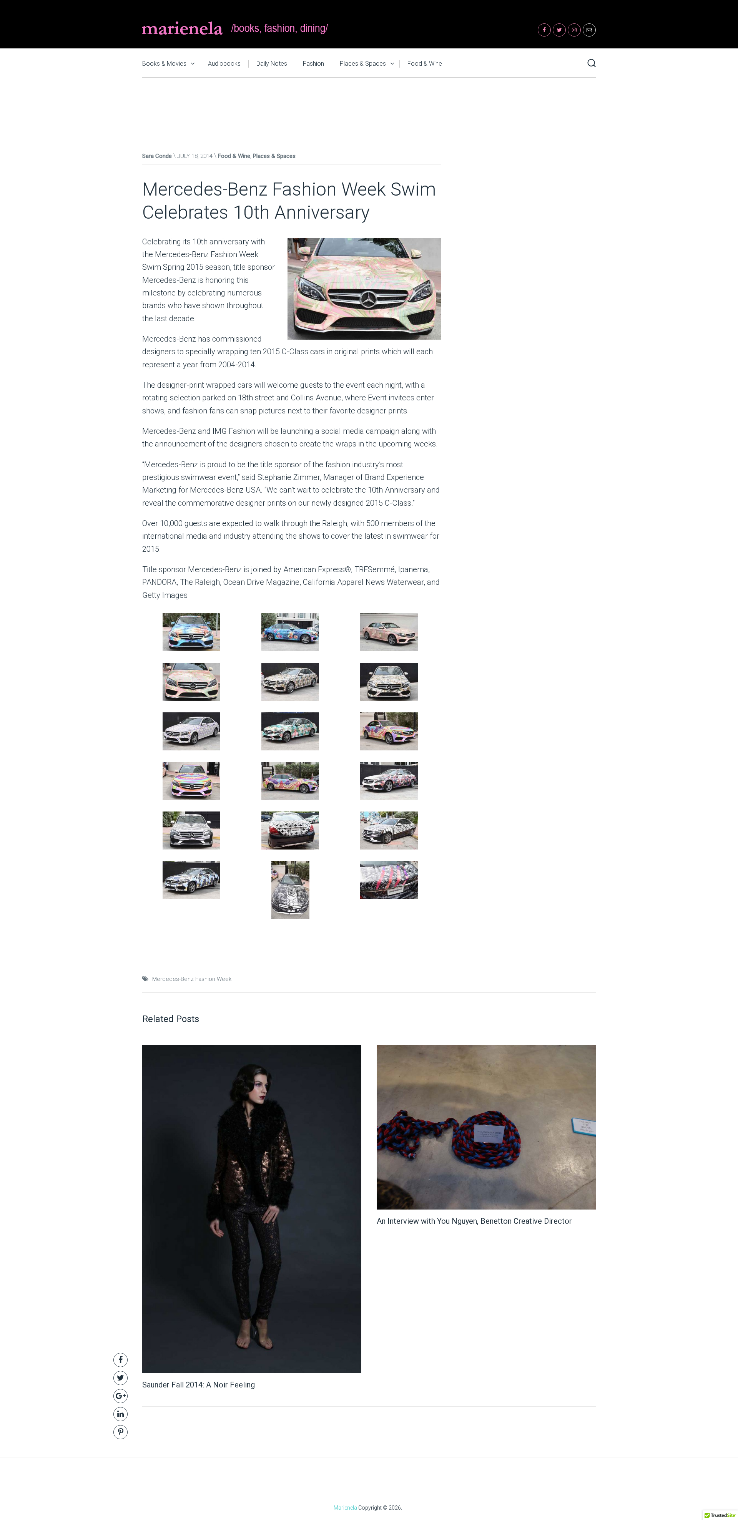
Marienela (345, 1508)
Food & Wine (424, 63)
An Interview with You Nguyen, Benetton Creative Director (474, 1221)
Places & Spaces (363, 63)
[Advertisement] (369, 107)
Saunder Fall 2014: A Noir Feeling (198, 1384)
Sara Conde (157, 156)
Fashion (313, 63)
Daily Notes (271, 63)
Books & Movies (164, 63)
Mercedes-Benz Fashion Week (191, 979)
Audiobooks (224, 63)
